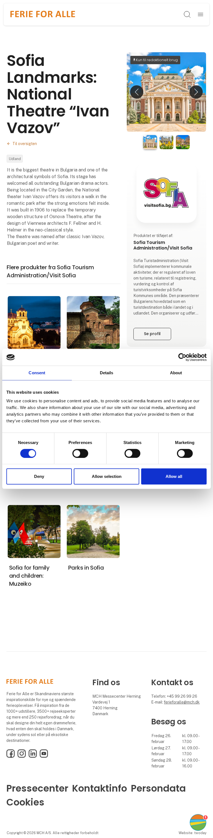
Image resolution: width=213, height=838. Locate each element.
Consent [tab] (37, 372)
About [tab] (176, 372)
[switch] (80, 453)
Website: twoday (192, 833)
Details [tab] (106, 372)
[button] (137, 92)
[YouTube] (44, 756)
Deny (39, 476)
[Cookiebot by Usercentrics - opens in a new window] (182, 357)
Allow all (174, 476)
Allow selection (106, 476)
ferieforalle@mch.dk (182, 702)
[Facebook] (10, 756)
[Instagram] (21, 756)
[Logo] (42, 14)
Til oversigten (24, 143)
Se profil (152, 333)
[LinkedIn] (33, 756)
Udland (15, 159)
